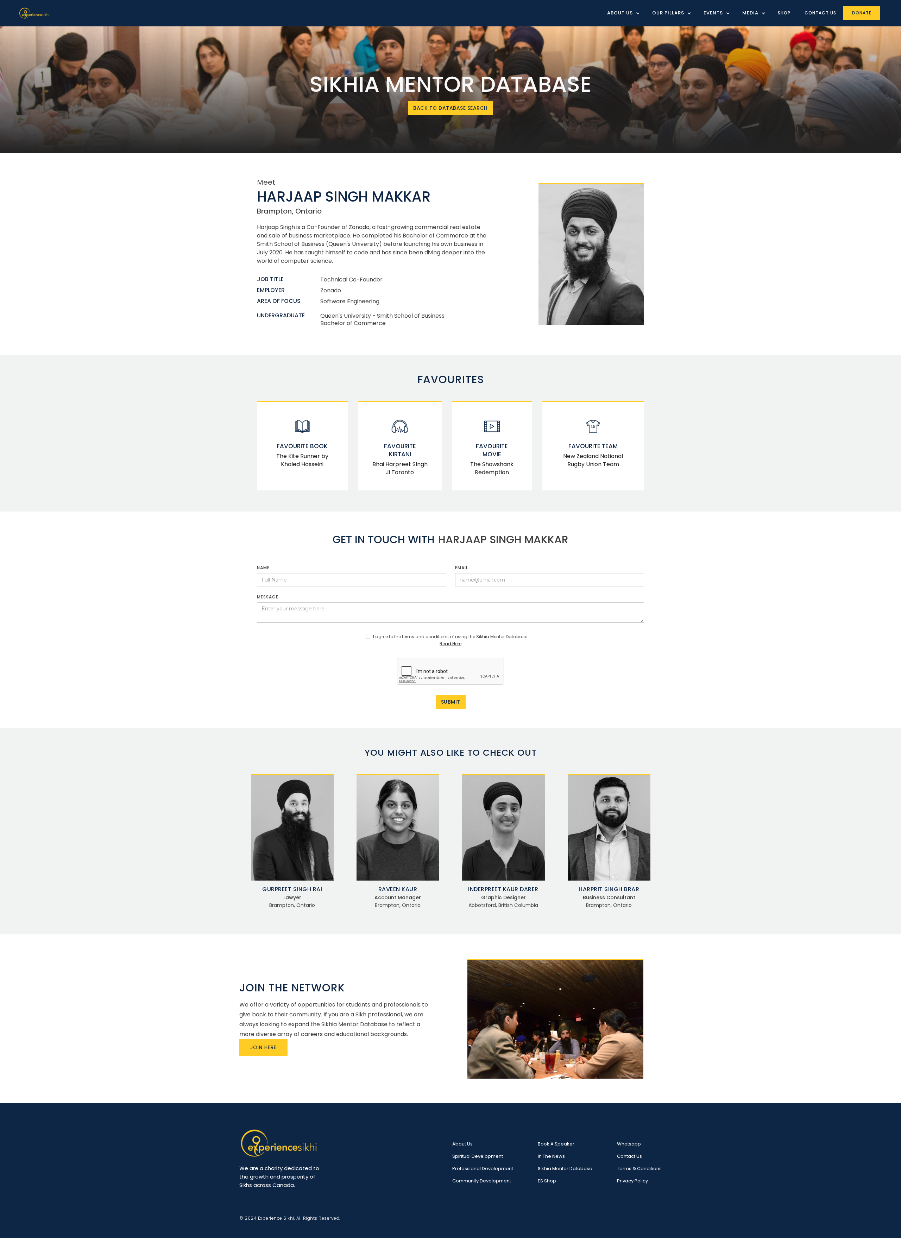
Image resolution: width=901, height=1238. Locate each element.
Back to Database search (450, 108)
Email (461, 568)
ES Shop (547, 1181)
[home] (34, 13)
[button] (621, 13)
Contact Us (820, 13)
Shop (784, 13)
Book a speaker (556, 1144)
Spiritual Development (477, 1156)
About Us (462, 1144)
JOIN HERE (263, 1047)
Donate (861, 13)
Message (267, 597)
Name (263, 568)
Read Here (450, 644)
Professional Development (482, 1169)
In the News (551, 1156)
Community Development (481, 1181)
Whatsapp (629, 1144)
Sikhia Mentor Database (565, 1169)
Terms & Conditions (639, 1169)
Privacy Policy (632, 1181)
